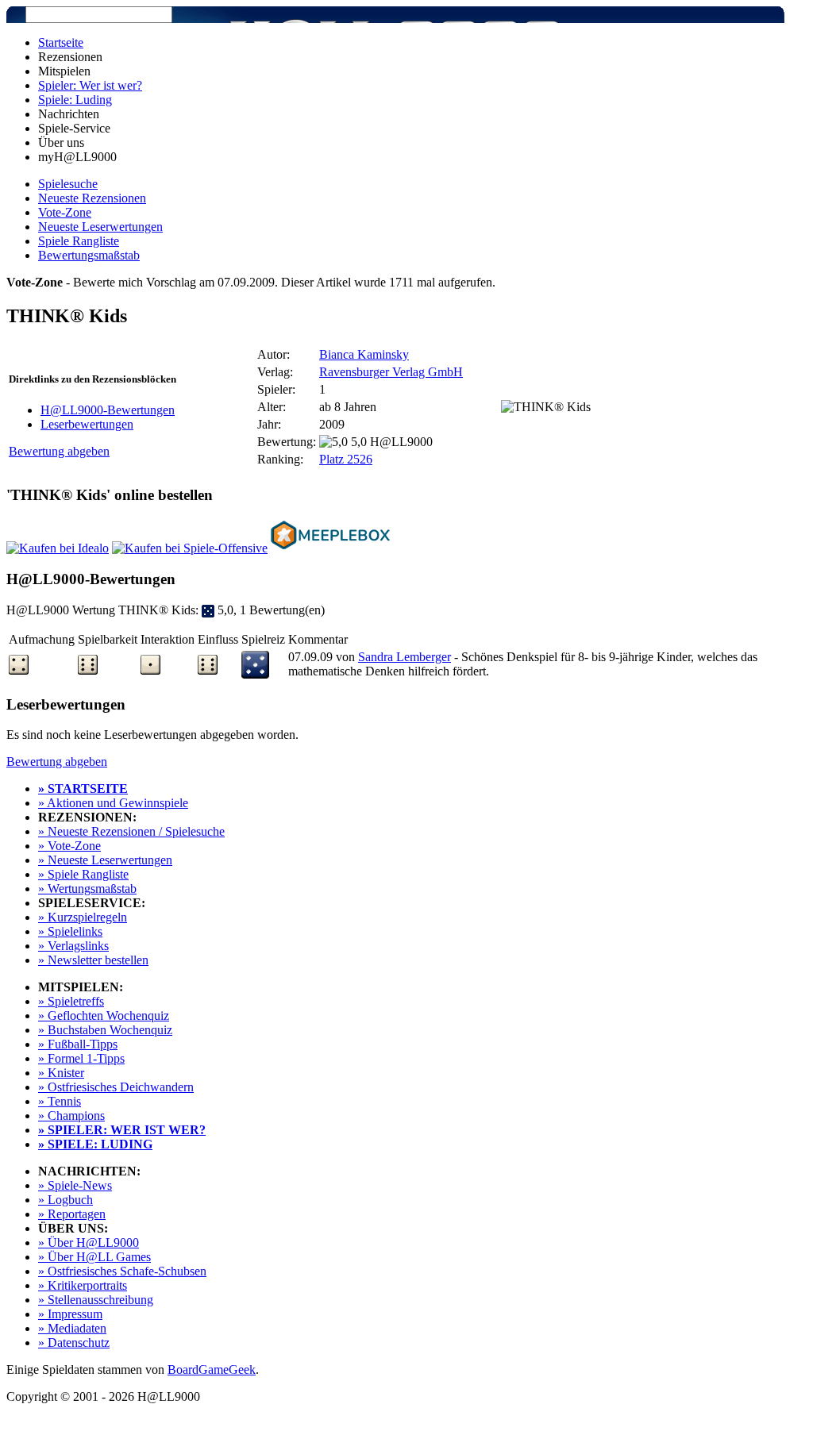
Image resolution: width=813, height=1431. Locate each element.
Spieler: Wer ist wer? (90, 85)
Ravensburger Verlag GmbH (391, 372)
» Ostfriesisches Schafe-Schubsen (122, 1271)
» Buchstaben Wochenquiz (105, 1030)
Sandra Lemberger (404, 657)
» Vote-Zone (69, 845)
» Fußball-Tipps (78, 1044)
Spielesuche (68, 183)
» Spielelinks (70, 931)
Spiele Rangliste (78, 241)
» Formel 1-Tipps (81, 1058)
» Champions (71, 1115)
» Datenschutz (74, 1342)
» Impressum (70, 1314)
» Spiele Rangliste (83, 874)
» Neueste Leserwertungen (105, 860)
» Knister (61, 1072)
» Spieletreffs (71, 1001)
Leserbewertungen (86, 424)
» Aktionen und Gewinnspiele (113, 803)
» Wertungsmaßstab (87, 888)
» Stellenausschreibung (95, 1299)
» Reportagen (72, 1214)
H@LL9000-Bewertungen (107, 410)
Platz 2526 (345, 459)
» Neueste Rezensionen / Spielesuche (131, 831)
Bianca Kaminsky (364, 354)
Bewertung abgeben (59, 451)
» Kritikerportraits (82, 1285)
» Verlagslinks (73, 945)
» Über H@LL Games (94, 1257)
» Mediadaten (72, 1328)
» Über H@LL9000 (88, 1242)
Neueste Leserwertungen (100, 226)
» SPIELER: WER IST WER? (122, 1130)
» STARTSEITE (83, 788)
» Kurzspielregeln (82, 917)
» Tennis (59, 1101)
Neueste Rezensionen (92, 198)
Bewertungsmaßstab (89, 255)
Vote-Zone (64, 212)
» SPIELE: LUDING (95, 1144)
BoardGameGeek (212, 1369)
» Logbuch (65, 1199)
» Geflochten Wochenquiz (103, 1015)
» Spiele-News (75, 1185)
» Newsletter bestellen (93, 960)
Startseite (60, 42)
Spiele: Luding (75, 99)
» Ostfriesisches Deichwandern (116, 1087)
